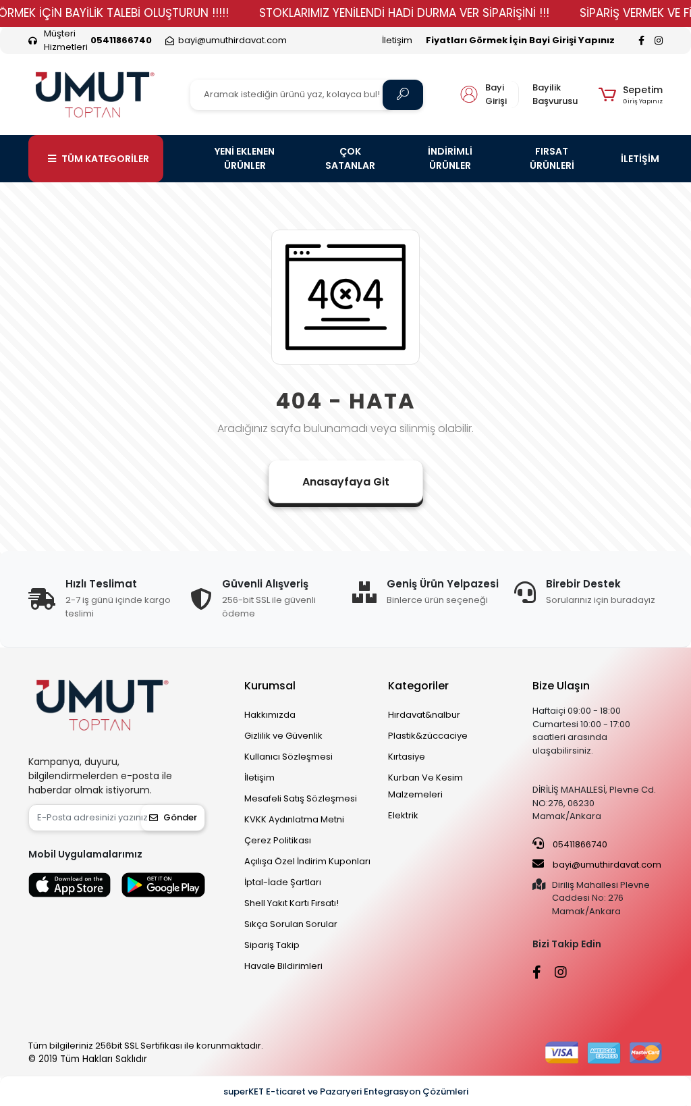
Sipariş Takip (272, 945)
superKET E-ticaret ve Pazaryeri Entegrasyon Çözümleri (345, 1091)
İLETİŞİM (640, 158)
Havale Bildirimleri (283, 965)
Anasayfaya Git (345, 482)
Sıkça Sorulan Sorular (290, 924)
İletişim (397, 40)
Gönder (180, 817)
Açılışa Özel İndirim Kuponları (307, 861)
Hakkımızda (270, 714)
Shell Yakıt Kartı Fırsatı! (291, 903)
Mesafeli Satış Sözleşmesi (300, 798)
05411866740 (579, 844)
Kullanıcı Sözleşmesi (288, 756)
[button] (631, 94)
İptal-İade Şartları (282, 882)
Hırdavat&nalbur (424, 714)
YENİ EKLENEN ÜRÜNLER (245, 158)
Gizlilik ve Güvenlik (283, 735)
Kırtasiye (406, 756)
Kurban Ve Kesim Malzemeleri (425, 786)
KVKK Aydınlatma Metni (294, 819)
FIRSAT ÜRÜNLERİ (552, 158)
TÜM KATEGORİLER (105, 158)
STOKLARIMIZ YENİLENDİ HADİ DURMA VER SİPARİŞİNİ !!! (404, 13)
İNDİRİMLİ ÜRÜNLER (450, 158)
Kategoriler (418, 685)
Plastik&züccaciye (428, 735)
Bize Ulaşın (561, 685)
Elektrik (403, 815)
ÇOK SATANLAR (350, 158)
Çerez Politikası (277, 840)
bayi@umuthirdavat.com (606, 864)
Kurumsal (270, 685)
